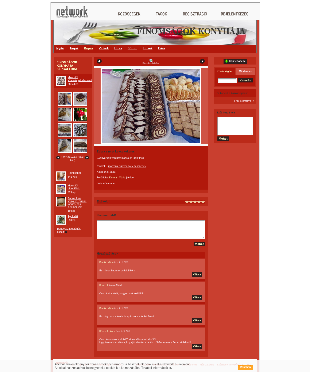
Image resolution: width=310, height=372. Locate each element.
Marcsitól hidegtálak (74, 187)
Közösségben (225, 71)
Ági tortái (73, 216)
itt (170, 367)
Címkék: (101, 166)
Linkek (147, 48)
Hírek (118, 48)
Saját (112, 171)
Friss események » (244, 101)
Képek (88, 48)
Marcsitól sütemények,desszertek (81, 79)
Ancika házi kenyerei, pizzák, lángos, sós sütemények (77, 203)
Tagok (74, 48)
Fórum (132, 48)
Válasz (197, 274)
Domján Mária (117, 177)
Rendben (245, 367)
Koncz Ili (103, 285)
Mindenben (245, 71)
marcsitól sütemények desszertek (127, 166)
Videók (104, 48)
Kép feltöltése (237, 61)
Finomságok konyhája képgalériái (67, 66)
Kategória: (103, 171)
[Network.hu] (72, 14)
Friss (161, 48)
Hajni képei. (74, 172)
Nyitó (60, 48)
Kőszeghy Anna (107, 331)
